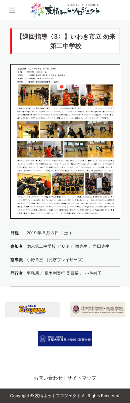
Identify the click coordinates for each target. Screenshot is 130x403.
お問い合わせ (48, 378)
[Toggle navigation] (12, 10)
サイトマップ (81, 378)
